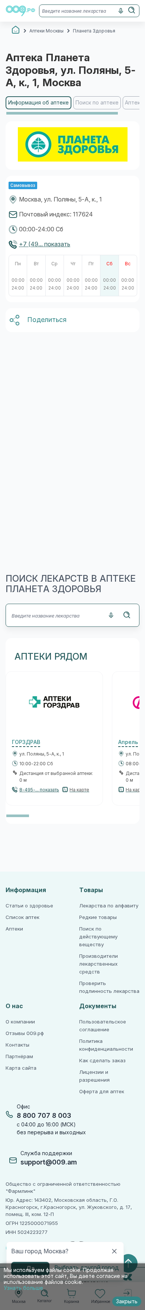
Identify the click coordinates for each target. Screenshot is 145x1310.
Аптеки (14, 929)
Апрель (128, 742)
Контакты (17, 1045)
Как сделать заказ (102, 1060)
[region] (72, 105)
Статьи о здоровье (29, 906)
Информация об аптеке (38, 103)
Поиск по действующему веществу (98, 936)
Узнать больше (23, 1288)
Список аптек (22, 917)
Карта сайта (21, 1068)
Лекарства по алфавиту (108, 906)
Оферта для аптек (101, 1091)
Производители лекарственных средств (98, 964)
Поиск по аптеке (97, 103)
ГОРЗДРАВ (26, 742)
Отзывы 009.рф (25, 1033)
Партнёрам (19, 1056)
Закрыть (127, 1301)
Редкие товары (98, 917)
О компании (20, 1022)
